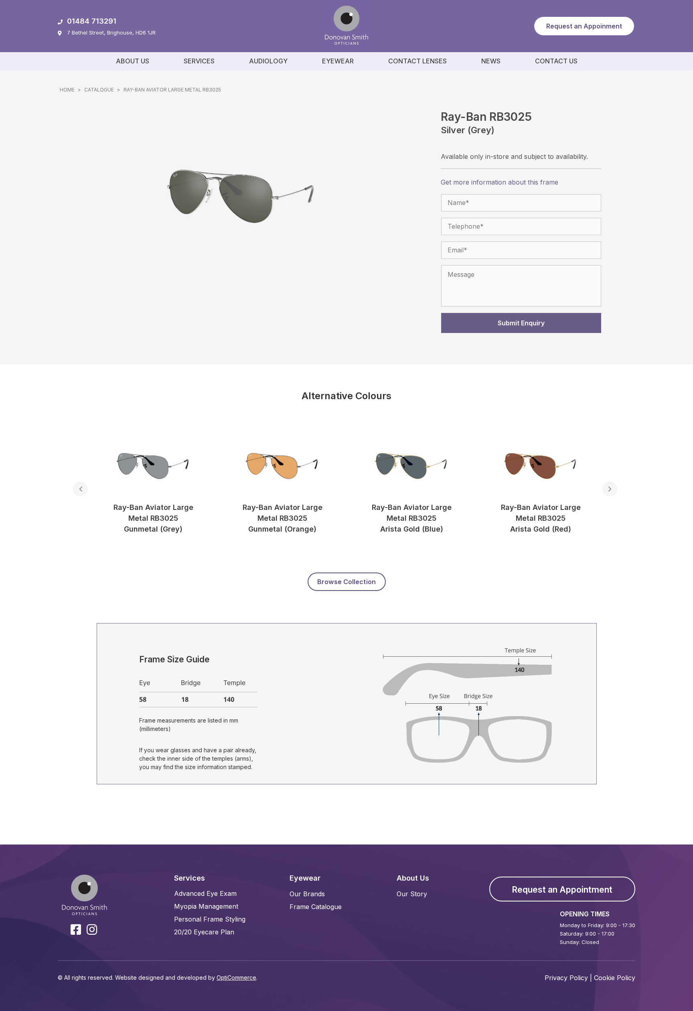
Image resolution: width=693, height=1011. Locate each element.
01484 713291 (91, 21)
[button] (584, 26)
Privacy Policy (566, 978)
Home (67, 90)
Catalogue (99, 90)
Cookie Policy (614, 978)
